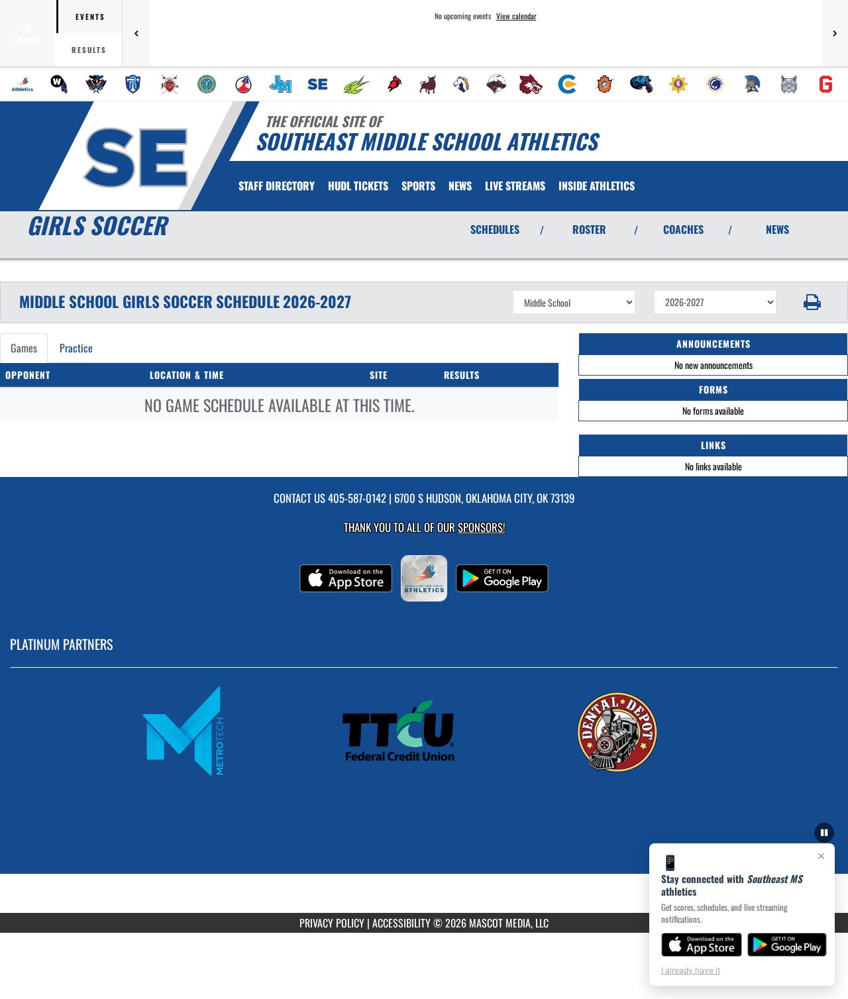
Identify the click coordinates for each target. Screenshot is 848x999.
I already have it (690, 970)
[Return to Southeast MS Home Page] (134, 157)
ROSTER (589, 229)
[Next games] (835, 33)
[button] (812, 302)
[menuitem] (22, 84)
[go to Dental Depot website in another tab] (640, 730)
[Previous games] (136, 33)
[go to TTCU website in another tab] (424, 730)
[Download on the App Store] (701, 945)
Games (24, 348)
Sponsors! (481, 527)
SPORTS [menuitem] (418, 185)
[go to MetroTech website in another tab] (208, 730)
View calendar (516, 16)
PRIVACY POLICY (331, 923)
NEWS (777, 229)
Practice (76, 348)
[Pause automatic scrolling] (824, 833)
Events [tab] (90, 16)
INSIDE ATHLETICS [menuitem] (596, 185)
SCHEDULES (494, 229)
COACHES (683, 229)
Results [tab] (89, 49)
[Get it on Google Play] (787, 945)
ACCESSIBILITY (401, 923)
